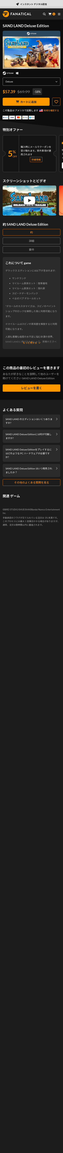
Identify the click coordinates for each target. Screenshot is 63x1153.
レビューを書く (31, 388)
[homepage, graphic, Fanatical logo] (17, 14)
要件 (31, 249)
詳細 (31, 240)
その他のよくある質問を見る (31, 482)
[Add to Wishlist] (56, 102)
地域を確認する (51, 110)
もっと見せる (30, 342)
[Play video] (29, 200)
